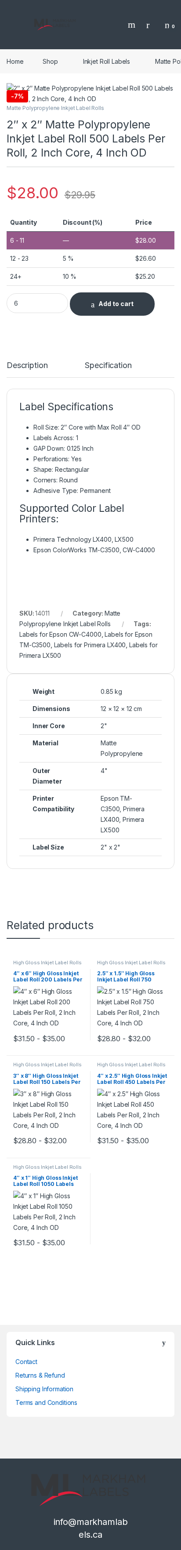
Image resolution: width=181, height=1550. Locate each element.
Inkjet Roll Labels (106, 61)
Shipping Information (44, 1389)
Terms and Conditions (46, 1402)
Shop (50, 61)
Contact (26, 1361)
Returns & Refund (40, 1375)
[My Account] (151, 24)
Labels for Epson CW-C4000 (60, 634)
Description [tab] (27, 365)
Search (133, 24)
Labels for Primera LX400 (90, 645)
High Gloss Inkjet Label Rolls (47, 962)
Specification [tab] (108, 365)
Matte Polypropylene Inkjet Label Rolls (55, 108)
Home (15, 61)
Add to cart (116, 303)
